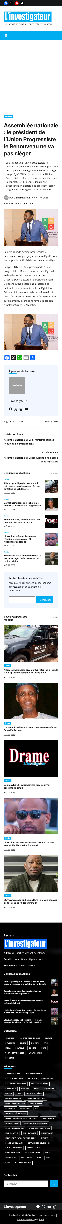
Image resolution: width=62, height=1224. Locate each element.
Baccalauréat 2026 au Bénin (41, 1079)
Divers (6, 480)
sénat (47, 1153)
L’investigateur (22, 197)
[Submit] (54, 1183)
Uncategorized (35, 1053)
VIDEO (7, 1163)
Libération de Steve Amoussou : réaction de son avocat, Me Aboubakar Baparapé (20, 539)
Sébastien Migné (32, 1153)
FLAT (41, 1219)
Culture (48, 1038)
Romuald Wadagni (13, 1148)
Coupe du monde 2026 (15, 1103)
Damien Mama (36, 1103)
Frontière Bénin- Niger (15, 1113)
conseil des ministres (35, 1098)
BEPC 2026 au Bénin (39, 1084)
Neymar (44, 1138)
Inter (46, 1043)
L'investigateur (15, 1207)
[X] (11, 3)
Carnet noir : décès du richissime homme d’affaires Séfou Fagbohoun (22, 504)
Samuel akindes (34, 1148)
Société (7, 516)
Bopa (36, 1089)
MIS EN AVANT (47, 1133)
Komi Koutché (47, 1118)
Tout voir (54, 473)
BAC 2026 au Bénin (34, 1074)
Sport (43, 1048)
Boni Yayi (25, 1089)
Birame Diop (10, 1089)
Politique (8, 116)
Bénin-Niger (49, 1089)
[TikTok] (22, 3)
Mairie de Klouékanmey (39, 1128)
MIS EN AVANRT (29, 1133)
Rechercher (45, 599)
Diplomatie (10, 1043)
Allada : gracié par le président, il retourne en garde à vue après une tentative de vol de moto (22, 486)
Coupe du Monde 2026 (30, 1038)
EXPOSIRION (10, 1108)
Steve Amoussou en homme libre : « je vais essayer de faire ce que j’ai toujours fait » (22, 558)
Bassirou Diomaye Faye (15, 1084)
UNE (48, 1158)
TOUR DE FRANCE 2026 (14, 1053)
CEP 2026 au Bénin (34, 1093)
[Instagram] (21, 409)
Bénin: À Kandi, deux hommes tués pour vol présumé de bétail (22, 521)
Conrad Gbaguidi (13, 1098)
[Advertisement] (31, 76)
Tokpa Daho (10, 1158)
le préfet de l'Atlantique (35, 1123)
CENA (19, 1093)
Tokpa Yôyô (26, 1158)
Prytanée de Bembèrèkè (39, 1143)
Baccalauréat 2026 (14, 1079)
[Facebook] (6, 3)
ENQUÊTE (35, 1043)
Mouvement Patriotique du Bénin (20, 1138)
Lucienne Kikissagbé (14, 1128)
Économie (9, 1058)
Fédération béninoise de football (21, 1118)
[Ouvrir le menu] (6, 35)
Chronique (10, 1038)
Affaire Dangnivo (13, 1074)
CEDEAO (8, 1093)
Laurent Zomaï (12, 1123)
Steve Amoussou (13, 1153)
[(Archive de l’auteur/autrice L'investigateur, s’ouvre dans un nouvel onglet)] (6, 199)
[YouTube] (17, 3)
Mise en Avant (11, 1133)
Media (7, 1048)
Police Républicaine (14, 1143)
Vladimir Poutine (23, 1163)
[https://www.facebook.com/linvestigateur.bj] (38, 1207)
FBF (36, 1108)
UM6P (39, 1158)
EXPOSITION (16, 421)
